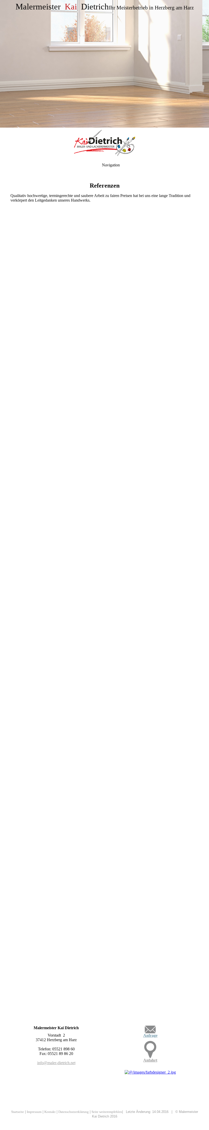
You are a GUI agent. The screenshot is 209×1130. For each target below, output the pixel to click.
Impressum (34, 1112)
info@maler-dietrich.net (56, 1063)
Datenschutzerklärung (73, 1112)
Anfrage (150, 1035)
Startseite (17, 1112)
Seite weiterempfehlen (107, 1112)
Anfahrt (150, 1060)
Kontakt (50, 1112)
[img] (104, 64)
